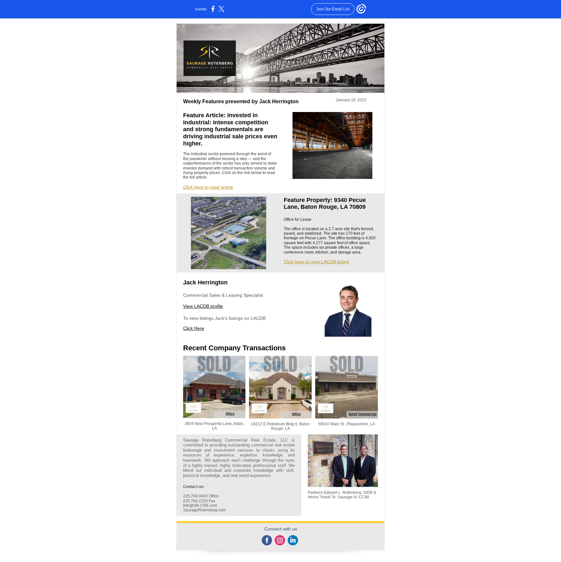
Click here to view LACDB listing (316, 261)
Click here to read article (208, 187)
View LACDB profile (203, 306)
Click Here (193, 328)
